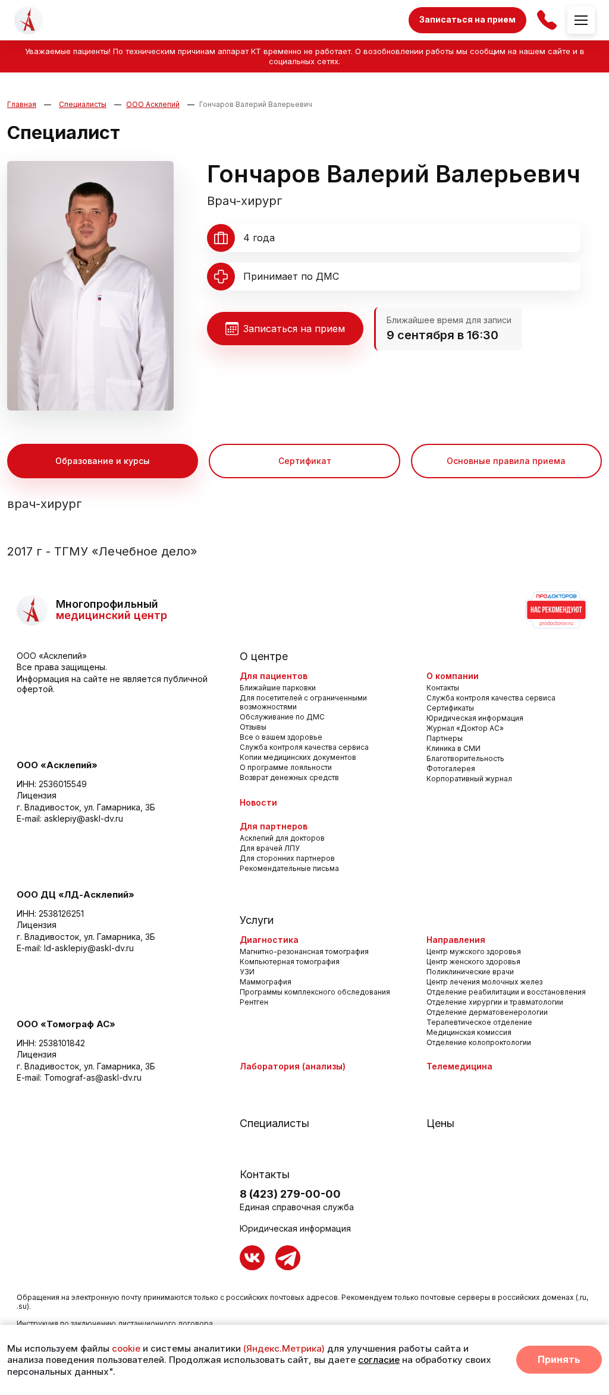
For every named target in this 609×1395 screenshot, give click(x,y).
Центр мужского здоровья (473, 951)
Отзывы (253, 726)
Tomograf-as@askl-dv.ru (93, 1077)
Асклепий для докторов (282, 838)
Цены (440, 1123)
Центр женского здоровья (473, 961)
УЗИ (247, 971)
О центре (264, 656)
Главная (21, 104)
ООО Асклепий (153, 104)
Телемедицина (459, 1066)
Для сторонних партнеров (287, 858)
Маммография (265, 981)
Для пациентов (273, 676)
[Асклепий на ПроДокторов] (555, 610)
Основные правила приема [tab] (506, 461)
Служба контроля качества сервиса (304, 747)
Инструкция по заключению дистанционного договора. (116, 1323)
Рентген (254, 1002)
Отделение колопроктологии (478, 1042)
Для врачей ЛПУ (270, 848)
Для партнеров (273, 826)
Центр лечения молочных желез (484, 981)
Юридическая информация (474, 718)
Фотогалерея (450, 768)
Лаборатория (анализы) (293, 1066)
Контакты (442, 687)
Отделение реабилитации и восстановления (506, 991)
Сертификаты (450, 707)
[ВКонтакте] (252, 1257)
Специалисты (82, 104)
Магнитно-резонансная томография (304, 951)
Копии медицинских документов (298, 757)
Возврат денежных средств (289, 777)
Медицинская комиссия (468, 1032)
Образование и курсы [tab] (102, 461)
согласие (379, 1359)
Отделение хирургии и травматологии (494, 1002)
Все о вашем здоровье (281, 737)
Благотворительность (465, 758)
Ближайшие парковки (278, 687)
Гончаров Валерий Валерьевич (255, 104)
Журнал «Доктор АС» (465, 728)
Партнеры (444, 738)
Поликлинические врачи (470, 971)
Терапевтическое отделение (479, 1022)
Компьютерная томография (290, 961)
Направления (455, 940)
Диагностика (269, 940)
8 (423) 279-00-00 (290, 1194)
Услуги (257, 920)
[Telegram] (287, 1257)
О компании (452, 676)
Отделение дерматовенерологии (487, 1012)
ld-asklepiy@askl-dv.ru (89, 948)
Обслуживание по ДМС (282, 716)
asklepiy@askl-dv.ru (83, 818)
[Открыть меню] (581, 20)
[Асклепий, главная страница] (28, 20)
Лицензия (36, 795)
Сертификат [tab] (304, 461)
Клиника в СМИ (453, 748)
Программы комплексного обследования (315, 991)
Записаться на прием (467, 19)
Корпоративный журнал (469, 778)
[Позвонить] (547, 20)
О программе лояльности (286, 767)
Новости (258, 802)
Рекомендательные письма (289, 868)
